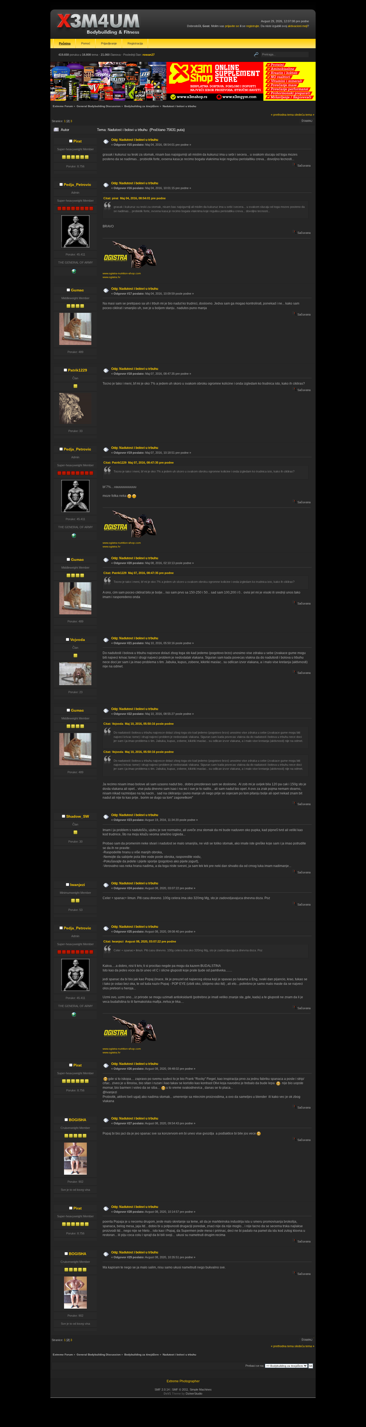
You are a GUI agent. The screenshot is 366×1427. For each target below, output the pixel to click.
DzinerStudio (194, 1393)
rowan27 (149, 54)
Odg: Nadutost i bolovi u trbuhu (134, 140)
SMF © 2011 (180, 1389)
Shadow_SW (77, 816)
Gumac (77, 290)
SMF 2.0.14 (162, 1389)
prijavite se (232, 26)
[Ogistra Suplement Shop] (74, 272)
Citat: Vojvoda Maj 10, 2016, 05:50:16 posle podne (138, 723)
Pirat (77, 141)
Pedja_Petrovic (77, 184)
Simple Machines (201, 1389)
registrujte (252, 26)
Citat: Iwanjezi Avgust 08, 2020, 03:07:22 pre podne (139, 941)
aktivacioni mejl (297, 26)
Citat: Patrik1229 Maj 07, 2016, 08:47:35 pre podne (138, 462)
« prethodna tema (282, 114)
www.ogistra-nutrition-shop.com (122, 273)
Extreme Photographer (183, 1381)
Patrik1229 (77, 370)
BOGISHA (77, 1120)
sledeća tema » (304, 114)
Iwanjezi (77, 885)
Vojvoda (77, 639)
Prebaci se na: (254, 1365)
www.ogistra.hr (111, 277)
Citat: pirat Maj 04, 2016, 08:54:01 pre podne (134, 198)
